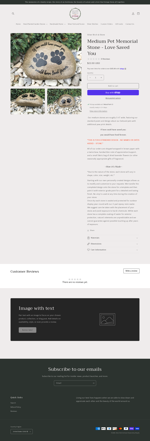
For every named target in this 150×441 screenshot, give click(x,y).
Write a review (131, 271)
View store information (98, 111)
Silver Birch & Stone (121, 433)
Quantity (90, 73)
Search (13, 403)
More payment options (113, 98)
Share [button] (92, 230)
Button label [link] (27, 330)
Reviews (14, 411)
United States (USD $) (20, 431)
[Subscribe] (93, 383)
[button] (13, 13)
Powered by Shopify (133, 433)
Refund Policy (16, 407)
